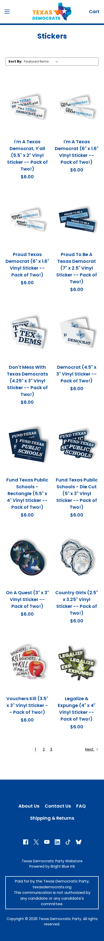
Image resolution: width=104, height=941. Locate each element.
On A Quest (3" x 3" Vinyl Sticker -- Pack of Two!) (27, 599)
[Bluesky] (78, 842)
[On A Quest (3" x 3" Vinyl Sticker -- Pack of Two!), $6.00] (27, 558)
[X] (36, 842)
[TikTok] (68, 842)
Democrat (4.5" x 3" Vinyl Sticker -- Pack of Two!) (76, 374)
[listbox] (42, 61)
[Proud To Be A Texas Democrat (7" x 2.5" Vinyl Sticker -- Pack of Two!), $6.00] (77, 219)
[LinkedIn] (57, 842)
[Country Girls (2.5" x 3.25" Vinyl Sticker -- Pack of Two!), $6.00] (77, 558)
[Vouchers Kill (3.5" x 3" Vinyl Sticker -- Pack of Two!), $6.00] (27, 664)
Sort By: (15, 61)
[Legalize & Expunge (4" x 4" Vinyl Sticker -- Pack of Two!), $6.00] (77, 664)
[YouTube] (46, 842)
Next (90, 749)
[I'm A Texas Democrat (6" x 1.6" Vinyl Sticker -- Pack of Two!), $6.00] (77, 107)
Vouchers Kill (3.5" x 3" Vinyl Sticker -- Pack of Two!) (27, 705)
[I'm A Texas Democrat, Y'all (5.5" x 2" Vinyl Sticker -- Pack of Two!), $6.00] (27, 107)
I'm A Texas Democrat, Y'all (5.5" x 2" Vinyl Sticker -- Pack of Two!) (27, 155)
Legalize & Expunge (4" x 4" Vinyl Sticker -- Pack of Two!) (76, 708)
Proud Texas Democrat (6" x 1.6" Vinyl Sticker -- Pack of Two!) (27, 264)
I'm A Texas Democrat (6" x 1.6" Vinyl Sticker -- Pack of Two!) (76, 151)
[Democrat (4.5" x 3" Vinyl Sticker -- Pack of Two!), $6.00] (77, 332)
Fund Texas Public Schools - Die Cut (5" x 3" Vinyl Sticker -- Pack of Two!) (77, 493)
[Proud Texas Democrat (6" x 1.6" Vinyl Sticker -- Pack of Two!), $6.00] (27, 219)
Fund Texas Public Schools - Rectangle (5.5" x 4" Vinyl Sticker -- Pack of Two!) (27, 493)
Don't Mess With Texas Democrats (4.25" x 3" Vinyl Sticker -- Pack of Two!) (27, 380)
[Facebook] (25, 842)
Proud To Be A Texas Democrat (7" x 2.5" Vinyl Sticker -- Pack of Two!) (76, 268)
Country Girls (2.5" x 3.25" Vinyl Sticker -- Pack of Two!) (76, 602)
